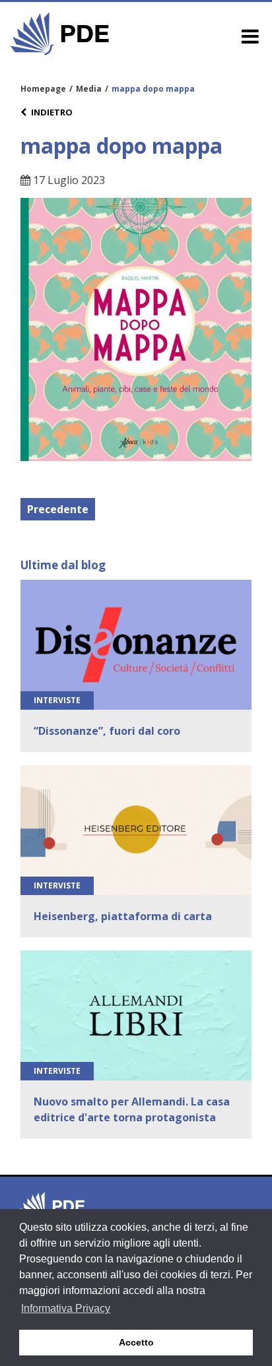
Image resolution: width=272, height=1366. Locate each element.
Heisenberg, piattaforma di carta (123, 916)
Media (89, 88)
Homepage (43, 88)
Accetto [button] (136, 1342)
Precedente (57, 509)
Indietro (52, 112)
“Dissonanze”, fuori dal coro (107, 731)
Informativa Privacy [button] (65, 1308)
